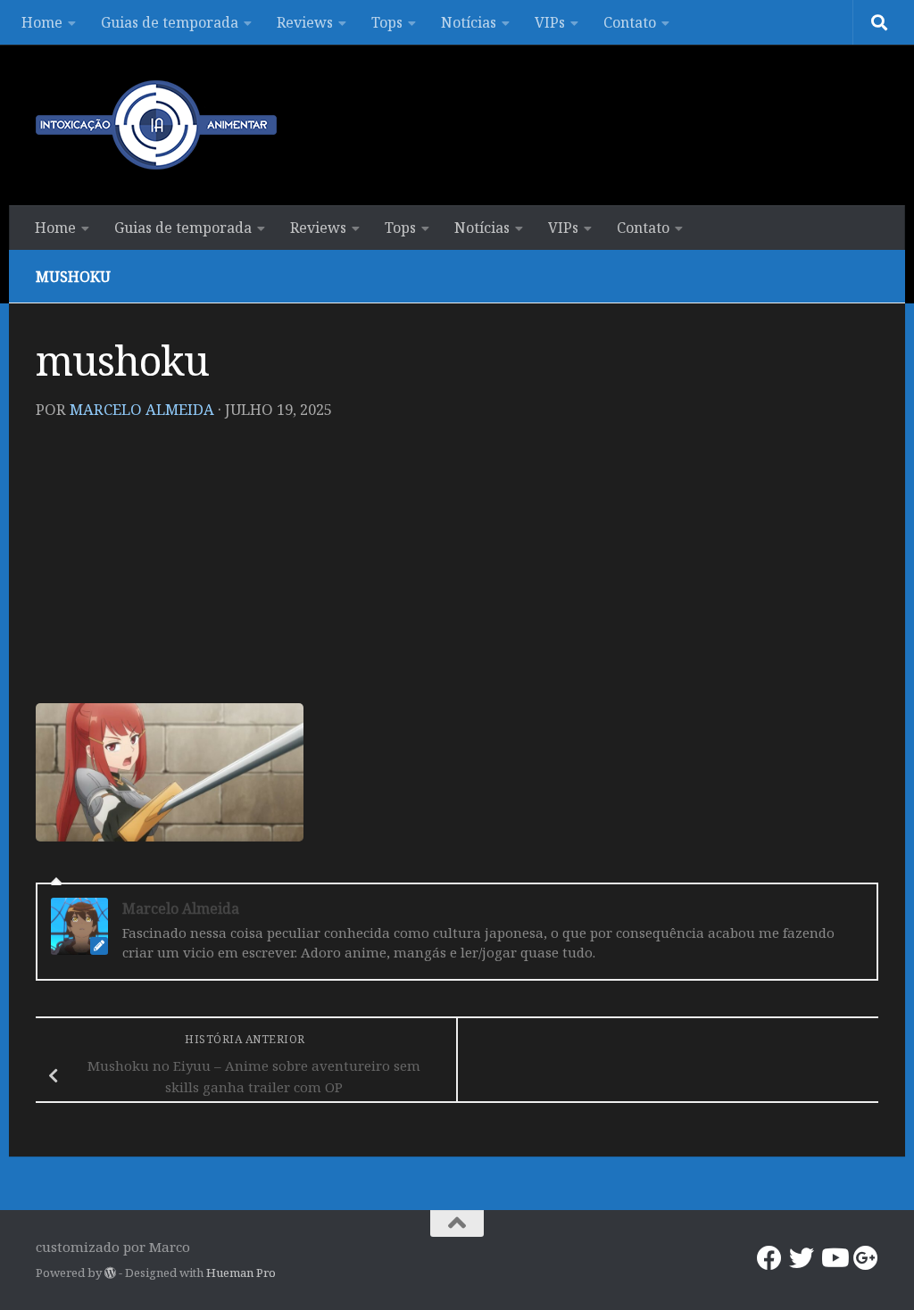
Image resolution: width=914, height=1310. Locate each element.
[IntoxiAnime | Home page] (156, 125)
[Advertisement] (457, 569)
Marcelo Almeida (142, 409)
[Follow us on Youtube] (833, 1258)
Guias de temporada (169, 22)
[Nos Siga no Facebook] (769, 1258)
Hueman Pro (241, 1272)
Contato (629, 22)
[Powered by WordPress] (110, 1273)
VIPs (550, 22)
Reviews (305, 22)
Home (41, 22)
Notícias (468, 22)
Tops (387, 22)
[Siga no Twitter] (801, 1258)
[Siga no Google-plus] (865, 1258)
